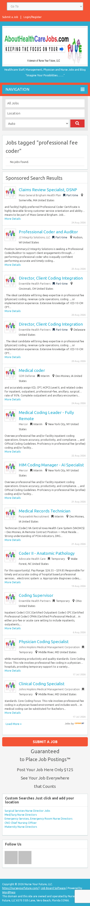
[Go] (77, 123)
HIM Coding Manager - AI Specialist (51, 464)
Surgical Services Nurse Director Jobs (27, 810)
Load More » (13, 723)
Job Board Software (53, 888)
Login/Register (33, 17)
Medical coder (32, 370)
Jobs (67, 723)
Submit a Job (10, 17)
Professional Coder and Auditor (48, 231)
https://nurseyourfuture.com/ (20, 888)
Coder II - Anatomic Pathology (46, 553)
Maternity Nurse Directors (21, 826)
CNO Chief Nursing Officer (21, 822)
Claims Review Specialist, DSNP (48, 189)
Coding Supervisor (36, 595)
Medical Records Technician (44, 510)
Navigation (17, 89)
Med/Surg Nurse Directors (21, 814)
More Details (13, 218)
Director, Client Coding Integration (51, 278)
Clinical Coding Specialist (41, 683)
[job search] (79, 723)
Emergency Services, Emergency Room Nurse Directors (38, 818)
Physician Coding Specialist (44, 641)
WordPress (8, 892)
